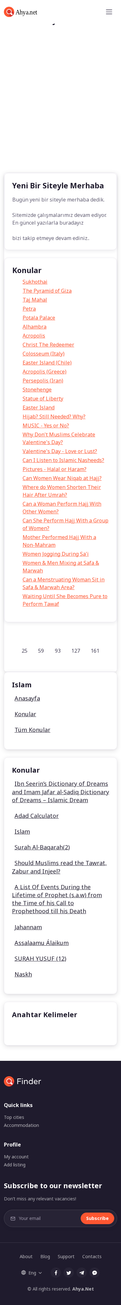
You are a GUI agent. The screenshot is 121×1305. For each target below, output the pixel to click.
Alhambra (34, 326)
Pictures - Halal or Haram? (54, 469)
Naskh (23, 974)
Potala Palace (39, 317)
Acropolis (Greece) (44, 371)
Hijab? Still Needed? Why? (54, 416)
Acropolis (34, 335)
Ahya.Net (83, 1289)
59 (41, 650)
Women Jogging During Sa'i (56, 553)
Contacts (92, 1256)
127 (75, 650)
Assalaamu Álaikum (42, 943)
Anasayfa (27, 698)
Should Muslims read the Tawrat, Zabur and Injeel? (59, 867)
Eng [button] (32, 1273)
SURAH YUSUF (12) (40, 958)
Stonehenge (37, 389)
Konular (25, 714)
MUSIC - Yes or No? (46, 425)
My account (16, 1157)
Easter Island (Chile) (47, 362)
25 (24, 650)
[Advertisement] (60, 109)
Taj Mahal (35, 299)
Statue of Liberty (43, 398)
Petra (29, 308)
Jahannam (28, 927)
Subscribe (97, 1218)
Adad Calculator (37, 816)
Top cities (14, 1117)
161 (95, 650)
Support (66, 1256)
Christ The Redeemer (48, 344)
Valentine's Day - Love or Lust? (60, 451)
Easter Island (39, 407)
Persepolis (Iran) (43, 380)
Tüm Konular (32, 730)
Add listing (14, 1165)
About (26, 1256)
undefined (29, 1030)
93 (58, 650)
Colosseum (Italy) (44, 353)
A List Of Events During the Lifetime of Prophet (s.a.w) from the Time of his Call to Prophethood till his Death (57, 899)
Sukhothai (35, 281)
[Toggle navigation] (109, 12)
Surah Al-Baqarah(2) (42, 847)
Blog (45, 1256)
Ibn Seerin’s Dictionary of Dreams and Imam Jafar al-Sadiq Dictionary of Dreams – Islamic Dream (60, 791)
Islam (22, 831)
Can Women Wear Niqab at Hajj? (62, 478)
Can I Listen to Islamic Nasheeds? (63, 460)
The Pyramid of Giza (47, 290)
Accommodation (21, 1125)
